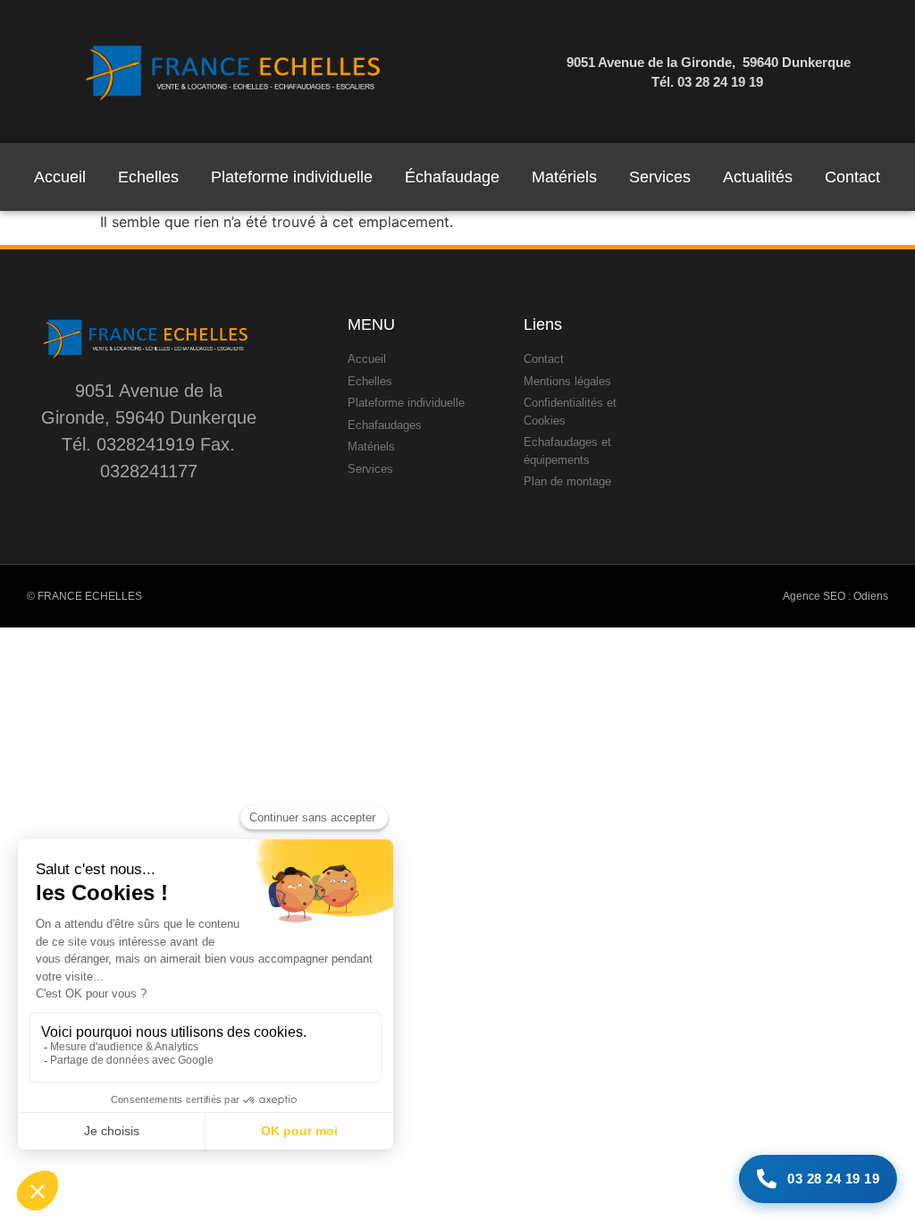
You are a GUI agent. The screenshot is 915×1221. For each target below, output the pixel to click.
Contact (852, 177)
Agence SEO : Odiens (835, 596)
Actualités (758, 177)
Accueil (60, 177)
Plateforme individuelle (292, 177)
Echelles (148, 177)
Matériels (564, 177)
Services (660, 177)
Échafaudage (452, 177)
